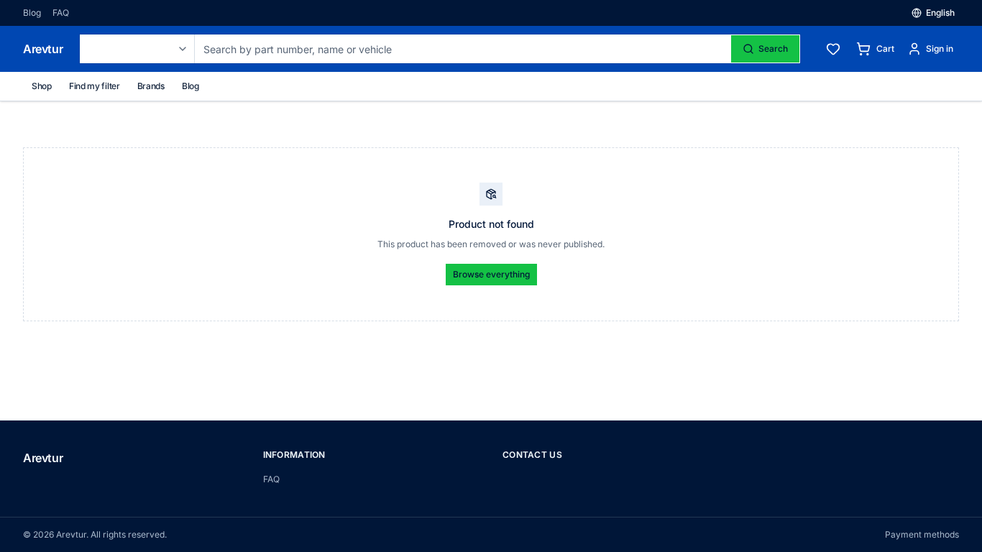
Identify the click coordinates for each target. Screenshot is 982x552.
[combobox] (137, 48)
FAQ (60, 12)
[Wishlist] (833, 49)
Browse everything (491, 274)
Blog (32, 12)
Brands (151, 85)
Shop (42, 85)
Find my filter (94, 85)
